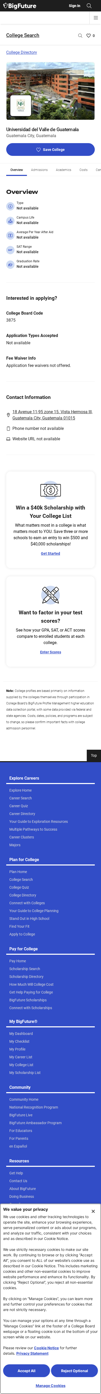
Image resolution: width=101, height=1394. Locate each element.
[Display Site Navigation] (96, 18)
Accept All (26, 1370)
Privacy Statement (32, 1353)
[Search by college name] (80, 35)
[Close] (93, 1211)
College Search (22, 35)
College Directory (21, 52)
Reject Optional (74, 1370)
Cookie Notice (46, 1348)
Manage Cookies (51, 1385)
